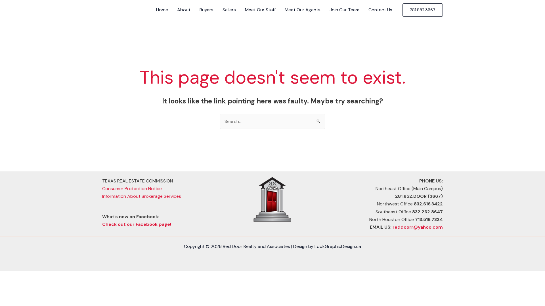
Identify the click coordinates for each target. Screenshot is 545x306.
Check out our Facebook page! (136, 224)
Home (162, 10)
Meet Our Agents (302, 10)
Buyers (206, 10)
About (183, 10)
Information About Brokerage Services (141, 196)
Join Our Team (344, 10)
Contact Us (380, 10)
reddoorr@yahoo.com (418, 227)
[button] (423, 10)
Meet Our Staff (260, 10)
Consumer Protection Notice (132, 189)
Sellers (229, 10)
